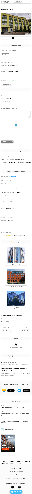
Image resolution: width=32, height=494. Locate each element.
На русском (29, 1)
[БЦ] (8, 451)
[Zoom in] (29, 112)
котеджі (14, 5)
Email (11, 390)
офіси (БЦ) (28, 461)
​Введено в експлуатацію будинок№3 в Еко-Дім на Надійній (14, 421)
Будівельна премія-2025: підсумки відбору (12, 407)
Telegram (26, 390)
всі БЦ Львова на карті (7, 141)
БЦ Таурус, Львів (16, 265)
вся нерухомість (4, 462)
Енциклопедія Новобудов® (18, 478)
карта (28, 5)
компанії (21, 5)
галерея (17, 38)
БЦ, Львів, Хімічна (5, 330)
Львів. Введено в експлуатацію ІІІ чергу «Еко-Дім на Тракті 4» (15, 414)
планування (5, 54)
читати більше (5, 321)
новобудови (6, 5)
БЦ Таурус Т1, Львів (16, 308)
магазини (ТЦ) (20, 462)
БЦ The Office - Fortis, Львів (16, 286)
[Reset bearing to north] (29, 116)
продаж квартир (12, 462)
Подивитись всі (9, 429)
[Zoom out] (29, 114)
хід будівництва (6, 84)
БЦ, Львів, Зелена (26, 330)
